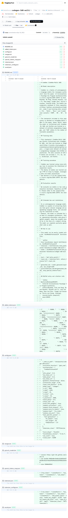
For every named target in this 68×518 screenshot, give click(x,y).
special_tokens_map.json (13, 59)
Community (31, 25)
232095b (62, 32)
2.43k (62, 10)
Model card (8, 25)
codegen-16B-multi (21, 10)
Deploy (9, 21)
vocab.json (8, 67)
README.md (8, 47)
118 (39, 10)
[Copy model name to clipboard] (31, 10)
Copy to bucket (22, 21)
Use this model (37, 21)
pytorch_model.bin (11, 57)
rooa (6, 32)
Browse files (60, 37)
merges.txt (8, 54)
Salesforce (7, 10)
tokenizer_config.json (11, 65)
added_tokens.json (10, 49)
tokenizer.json (9, 62)
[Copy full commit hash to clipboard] (49, 33)
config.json (8, 52)
